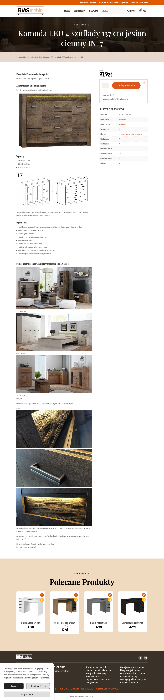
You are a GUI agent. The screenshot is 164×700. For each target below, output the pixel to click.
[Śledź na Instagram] (146, 658)
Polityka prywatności (121, 2)
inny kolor (122, 119)
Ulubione (134, 2)
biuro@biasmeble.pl (60, 671)
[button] (146, 83)
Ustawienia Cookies (38, 686)
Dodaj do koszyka (126, 85)
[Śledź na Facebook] (140, 658)
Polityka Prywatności (107, 688)
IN (39, 57)
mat (120, 129)
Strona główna (22, 57)
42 (119, 158)
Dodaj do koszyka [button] (42, 600)
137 (120, 149)
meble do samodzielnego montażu (130, 134)
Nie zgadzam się (27, 694)
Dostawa (93, 2)
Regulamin (84, 2)
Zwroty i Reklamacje (105, 2)
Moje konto (144, 2)
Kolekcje (33, 57)
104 (120, 154)
